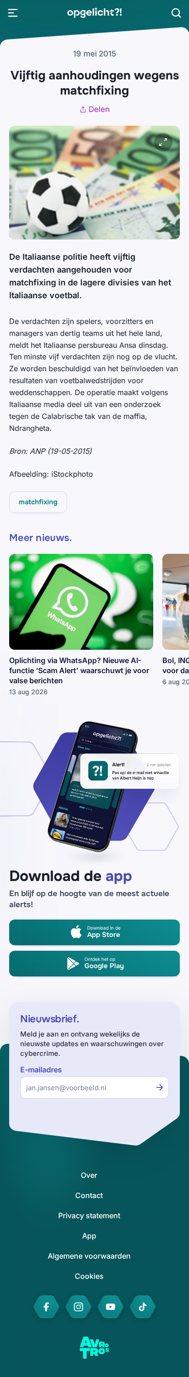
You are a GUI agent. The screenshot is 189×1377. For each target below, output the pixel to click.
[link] (94, 12)
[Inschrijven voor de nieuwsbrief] (159, 1087)
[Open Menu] (13, 13)
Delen (99, 109)
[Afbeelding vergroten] (163, 142)
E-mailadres (41, 1069)
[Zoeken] (176, 13)
